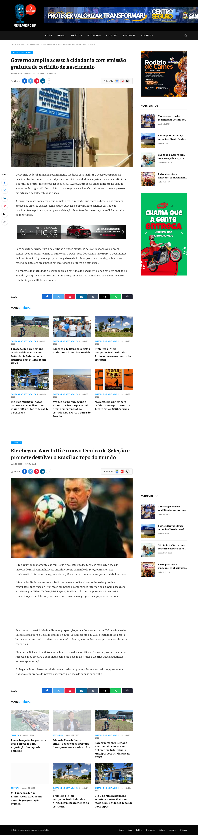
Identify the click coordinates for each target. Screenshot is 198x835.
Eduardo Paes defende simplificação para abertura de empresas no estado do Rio (71, 743)
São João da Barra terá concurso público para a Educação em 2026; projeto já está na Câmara (172, 156)
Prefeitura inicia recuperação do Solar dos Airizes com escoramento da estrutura (113, 354)
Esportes (129, 35)
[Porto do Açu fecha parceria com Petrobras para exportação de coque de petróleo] (30, 720)
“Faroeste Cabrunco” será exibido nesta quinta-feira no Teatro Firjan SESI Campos (113, 405)
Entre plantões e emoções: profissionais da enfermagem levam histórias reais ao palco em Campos (171, 175)
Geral (61, 35)
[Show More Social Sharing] (48, 81)
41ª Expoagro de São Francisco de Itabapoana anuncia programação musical (27, 798)
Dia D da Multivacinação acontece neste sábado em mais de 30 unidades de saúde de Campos (30, 407)
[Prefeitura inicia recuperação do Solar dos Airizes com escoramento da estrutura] (114, 326)
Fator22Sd (44, 830)
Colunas (147, 35)
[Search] (185, 35)
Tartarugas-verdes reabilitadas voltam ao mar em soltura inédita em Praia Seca (171, 117)
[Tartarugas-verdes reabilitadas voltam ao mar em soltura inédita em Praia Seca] (148, 121)
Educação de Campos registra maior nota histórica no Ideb (71, 350)
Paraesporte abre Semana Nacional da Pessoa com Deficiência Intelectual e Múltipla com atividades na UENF (29, 356)
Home (48, 35)
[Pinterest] (5, 206)
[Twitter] (5, 190)
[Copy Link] (5, 222)
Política (76, 35)
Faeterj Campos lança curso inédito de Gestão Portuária (172, 137)
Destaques (16, 443)
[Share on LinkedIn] (42, 81)
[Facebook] (5, 182)
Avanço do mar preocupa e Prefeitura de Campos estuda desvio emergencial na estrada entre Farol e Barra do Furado (72, 409)
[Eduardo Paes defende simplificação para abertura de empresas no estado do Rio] (72, 720)
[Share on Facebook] (24, 81)
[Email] (5, 214)
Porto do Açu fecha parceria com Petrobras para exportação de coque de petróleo (28, 745)
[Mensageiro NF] (25, 15)
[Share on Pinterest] (36, 81)
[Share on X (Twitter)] (30, 81)
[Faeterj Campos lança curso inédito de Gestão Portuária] (148, 140)
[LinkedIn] (5, 198)
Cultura (112, 35)
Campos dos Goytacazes (22, 52)
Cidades (15, 735)
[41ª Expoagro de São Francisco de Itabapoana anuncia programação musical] (30, 773)
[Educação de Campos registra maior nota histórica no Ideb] (72, 326)
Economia (94, 35)
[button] (72, 231)
